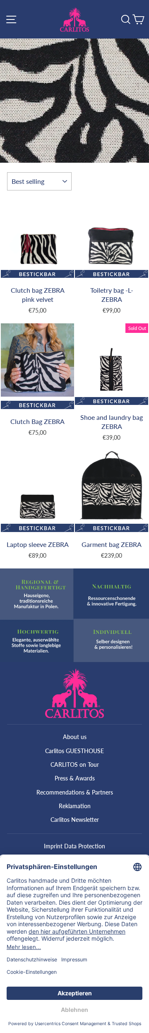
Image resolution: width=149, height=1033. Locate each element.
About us (75, 736)
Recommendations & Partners (74, 792)
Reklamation (75, 805)
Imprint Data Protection (74, 846)
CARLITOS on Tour (74, 764)
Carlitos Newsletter (74, 819)
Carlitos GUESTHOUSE (74, 750)
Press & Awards (75, 778)
